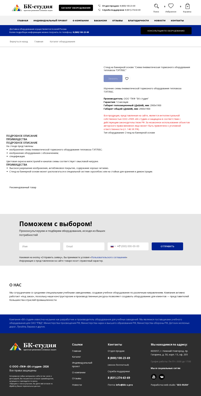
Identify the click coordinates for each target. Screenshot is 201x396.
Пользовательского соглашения (108, 257)
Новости (160, 20)
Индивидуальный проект (50, 20)
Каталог (76, 356)
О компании (78, 372)
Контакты (177, 20)
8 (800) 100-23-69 (127, 5)
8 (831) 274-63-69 (132, 9)
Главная (22, 20)
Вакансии (100, 20)
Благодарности (138, 20)
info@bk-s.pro (124, 384)
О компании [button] (81, 20)
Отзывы (117, 20)
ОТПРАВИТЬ (167, 246)
